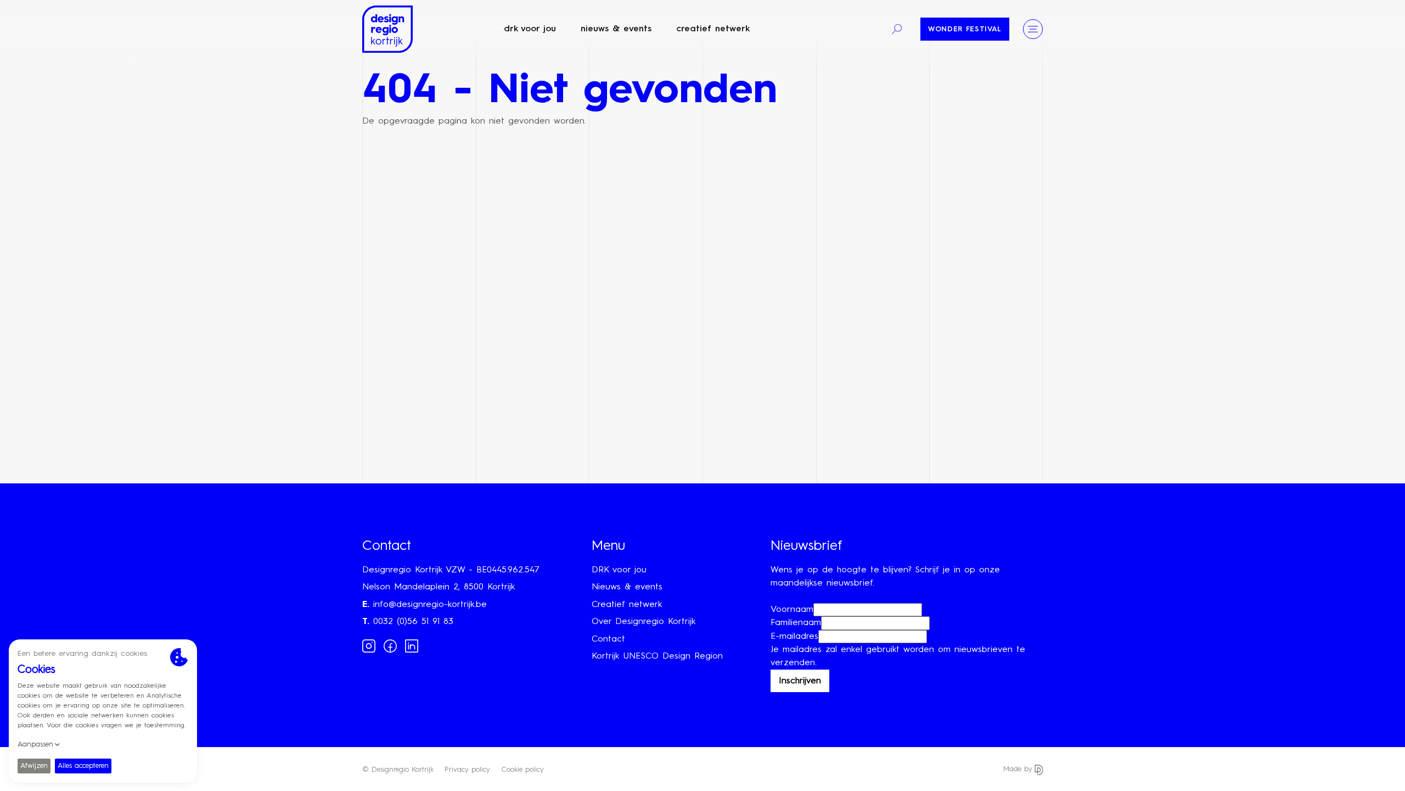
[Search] (897, 29)
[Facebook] (390, 645)
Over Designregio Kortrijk (643, 621)
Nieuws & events (616, 29)
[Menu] (1033, 29)
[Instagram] (368, 645)
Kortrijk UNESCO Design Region (657, 656)
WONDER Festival (965, 29)
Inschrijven (800, 681)
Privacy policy (467, 769)
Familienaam (796, 623)
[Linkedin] (411, 645)
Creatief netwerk (713, 29)
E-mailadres (794, 636)
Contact (608, 639)
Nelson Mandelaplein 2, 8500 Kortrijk (438, 587)
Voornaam (792, 609)
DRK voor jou (530, 29)
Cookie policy (522, 769)
